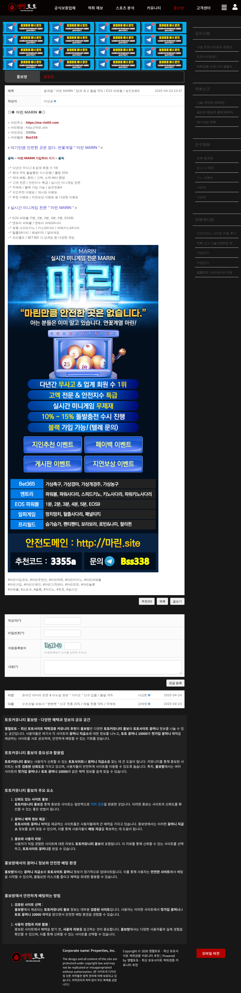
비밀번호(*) (16, 633)
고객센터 (204, 8)
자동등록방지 (17, 648)
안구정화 (202, 144)
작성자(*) (14, 620)
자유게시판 (204, 219)
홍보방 (178, 8)
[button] (95, 7)
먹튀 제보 (95, 8)
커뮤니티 (154, 8)
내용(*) (13, 666)
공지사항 (202, 33)
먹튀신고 (202, 88)
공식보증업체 (65, 8)
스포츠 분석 (125, 8)
